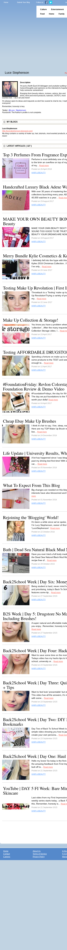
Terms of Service (40, 854)
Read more (44, 166)
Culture (43, 9)
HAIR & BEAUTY (38, 173)
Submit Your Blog (23, 2)
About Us (37, 851)
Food (42, 14)
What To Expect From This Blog (31, 485)
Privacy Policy (39, 857)
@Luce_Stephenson (17, 110)
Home (6, 2)
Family (62, 14)
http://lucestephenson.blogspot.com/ (17, 131)
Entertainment (57, 9)
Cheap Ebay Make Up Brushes (29, 421)
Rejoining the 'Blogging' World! (31, 517)
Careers (6, 857)
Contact (6, 854)
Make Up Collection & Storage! (30, 320)
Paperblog (17, 12)
